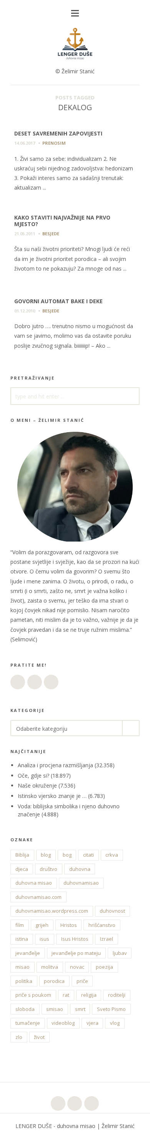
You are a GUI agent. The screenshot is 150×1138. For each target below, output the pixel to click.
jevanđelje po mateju (76, 953)
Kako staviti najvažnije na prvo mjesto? (62, 221)
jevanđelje (27, 953)
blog (46, 854)
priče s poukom (33, 994)
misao (22, 966)
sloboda (25, 1009)
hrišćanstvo (101, 925)
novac (77, 966)
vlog (115, 1022)
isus (44, 938)
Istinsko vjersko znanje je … (52, 795)
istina (21, 938)
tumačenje (27, 1022)
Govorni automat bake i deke (58, 301)
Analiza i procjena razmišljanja (55, 765)
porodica (54, 981)
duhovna (79, 868)
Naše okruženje (37, 785)
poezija (104, 966)
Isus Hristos (74, 938)
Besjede (50, 233)
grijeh (41, 925)
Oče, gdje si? (33, 775)
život (39, 1037)
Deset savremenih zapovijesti (58, 133)
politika (23, 981)
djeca (21, 868)
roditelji (116, 994)
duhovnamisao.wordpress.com (51, 910)
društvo (48, 868)
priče (82, 981)
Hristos (68, 925)
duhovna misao (33, 882)
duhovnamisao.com (38, 897)
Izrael (106, 938)
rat (66, 994)
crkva (111, 854)
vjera (92, 1022)
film (19, 925)
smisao (54, 1009)
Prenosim (54, 143)
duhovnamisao (81, 882)
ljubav (120, 953)
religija (89, 994)
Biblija (22, 854)
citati (88, 854)
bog (67, 854)
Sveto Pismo (111, 1009)
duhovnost (112, 910)
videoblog (63, 1022)
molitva (49, 966)
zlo (18, 1037)
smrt (80, 1009)
